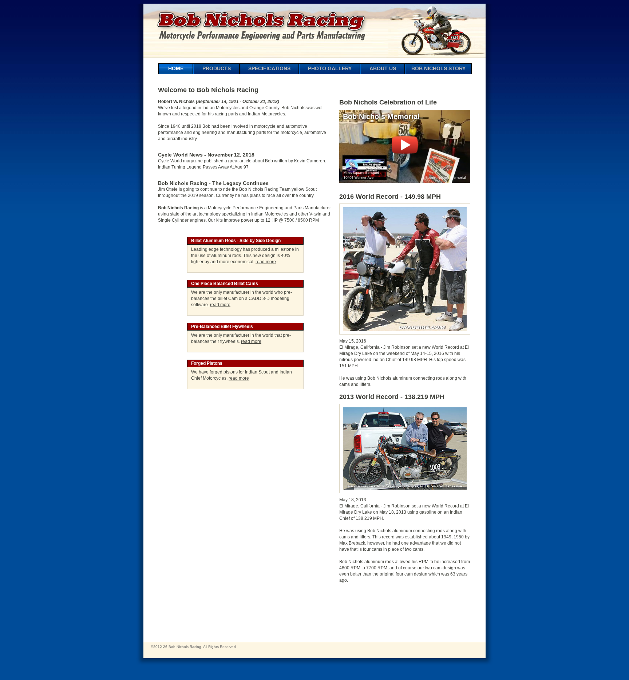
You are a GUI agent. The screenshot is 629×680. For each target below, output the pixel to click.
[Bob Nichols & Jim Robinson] (405, 491)
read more (266, 261)
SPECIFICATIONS (269, 68)
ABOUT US (382, 68)
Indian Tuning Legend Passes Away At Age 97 (203, 167)
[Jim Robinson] (405, 332)
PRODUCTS (216, 68)
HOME (175, 68)
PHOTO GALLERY (330, 68)
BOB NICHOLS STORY (438, 68)
